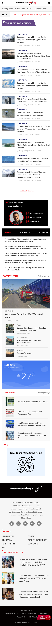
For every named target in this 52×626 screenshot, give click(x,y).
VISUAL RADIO (35, 221)
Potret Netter (8, 544)
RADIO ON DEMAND (36, 217)
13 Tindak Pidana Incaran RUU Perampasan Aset (30, 413)
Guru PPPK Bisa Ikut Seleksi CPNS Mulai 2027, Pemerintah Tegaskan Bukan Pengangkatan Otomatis (25, 247)
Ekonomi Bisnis (41, 9)
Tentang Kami (7, 9)
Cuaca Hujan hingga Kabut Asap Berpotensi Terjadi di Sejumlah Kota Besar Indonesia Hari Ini (33, 56)
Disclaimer (21, 617)
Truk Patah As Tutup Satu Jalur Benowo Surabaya (29, 341)
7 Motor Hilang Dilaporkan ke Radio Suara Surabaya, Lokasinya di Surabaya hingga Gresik (25, 240)
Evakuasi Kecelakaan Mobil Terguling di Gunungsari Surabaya (31, 329)
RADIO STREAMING (36, 213)
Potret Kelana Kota (37, 540)
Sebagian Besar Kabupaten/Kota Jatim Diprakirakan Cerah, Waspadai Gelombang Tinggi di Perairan (32, 174)
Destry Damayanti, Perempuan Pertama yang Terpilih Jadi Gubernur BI (32, 435)
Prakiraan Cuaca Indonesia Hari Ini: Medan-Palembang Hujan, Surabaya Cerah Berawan (33, 145)
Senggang (33, 544)
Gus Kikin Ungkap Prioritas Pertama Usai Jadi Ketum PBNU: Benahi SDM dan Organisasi (25, 261)
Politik (29, 9)
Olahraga (7, 540)
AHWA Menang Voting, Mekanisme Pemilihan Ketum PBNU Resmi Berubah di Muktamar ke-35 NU (33, 562)
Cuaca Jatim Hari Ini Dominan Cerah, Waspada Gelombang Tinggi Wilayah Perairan (31, 39)
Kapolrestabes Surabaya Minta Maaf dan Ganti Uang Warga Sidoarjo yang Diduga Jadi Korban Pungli (33, 594)
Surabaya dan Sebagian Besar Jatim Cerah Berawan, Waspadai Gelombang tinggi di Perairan (33, 129)
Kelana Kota (20, 9)
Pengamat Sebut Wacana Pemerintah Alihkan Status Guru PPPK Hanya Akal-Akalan (33, 578)
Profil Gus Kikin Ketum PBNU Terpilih (33, 402)
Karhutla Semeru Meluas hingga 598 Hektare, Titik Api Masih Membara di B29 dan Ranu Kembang (26, 254)
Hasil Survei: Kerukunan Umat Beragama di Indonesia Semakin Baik (32, 424)
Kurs (4, 547)
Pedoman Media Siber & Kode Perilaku (20, 614)
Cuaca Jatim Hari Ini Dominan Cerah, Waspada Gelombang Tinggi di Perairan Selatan (32, 85)
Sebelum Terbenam (24, 353)
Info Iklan (33, 617)
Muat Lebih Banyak (26, 191)
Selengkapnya (44, 276)
